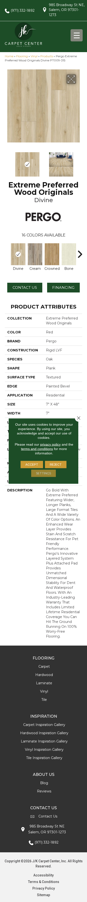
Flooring (22, 56)
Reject (56, 464)
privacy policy (50, 444)
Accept (31, 464)
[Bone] (68, 254)
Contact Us (25, 287)
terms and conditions (37, 449)
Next (79, 162)
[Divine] (18, 254)
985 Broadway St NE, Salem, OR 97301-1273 (67, 10)
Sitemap (43, 895)
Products (46, 56)
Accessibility (43, 875)
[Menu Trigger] (77, 35)
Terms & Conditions (43, 882)
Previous (7, 162)
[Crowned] (52, 254)
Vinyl (34, 56)
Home (9, 56)
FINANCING (63, 287)
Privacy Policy (43, 888)
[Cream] (35, 254)
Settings (43, 473)
